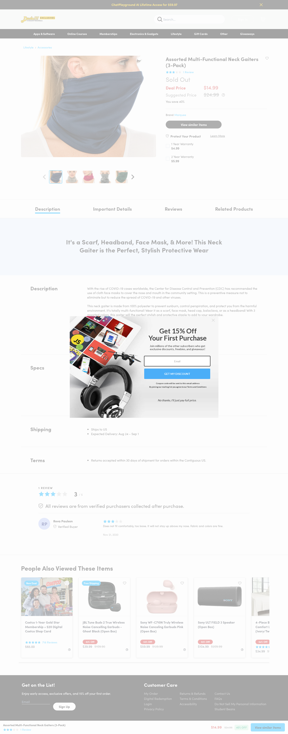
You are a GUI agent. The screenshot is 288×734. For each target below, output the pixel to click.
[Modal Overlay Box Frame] (144, 367)
